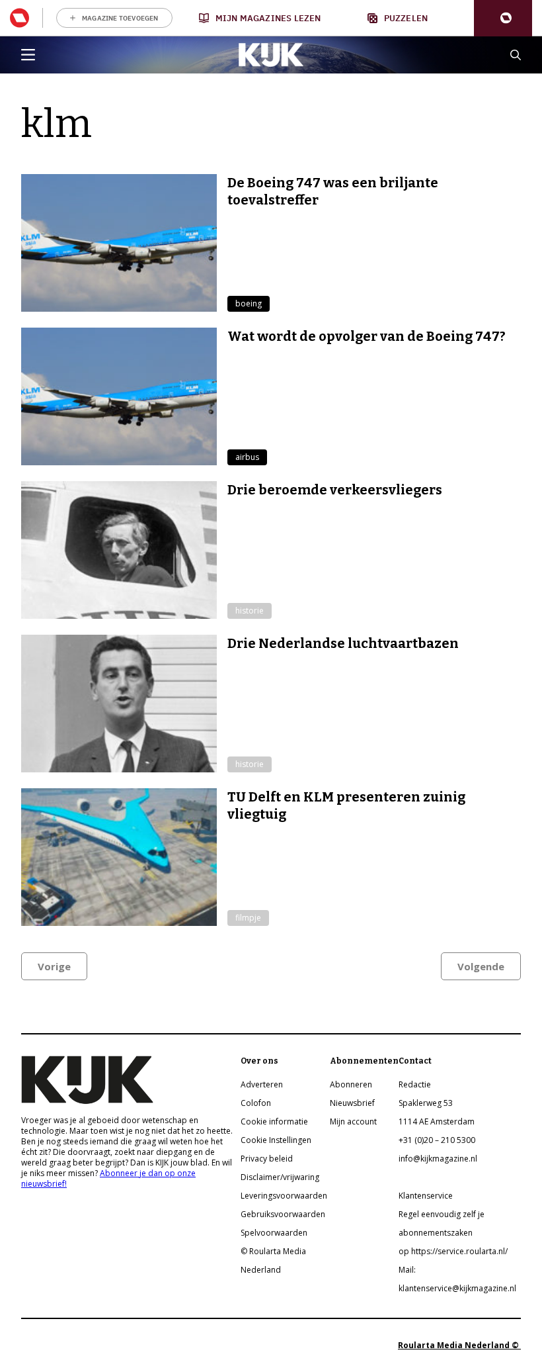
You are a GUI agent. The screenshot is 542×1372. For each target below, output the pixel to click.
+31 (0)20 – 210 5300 (437, 1140)
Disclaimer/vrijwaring (280, 1177)
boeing (248, 303)
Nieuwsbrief (352, 1103)
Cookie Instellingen (276, 1140)
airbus (247, 457)
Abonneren (351, 1084)
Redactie (415, 1084)
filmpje (248, 917)
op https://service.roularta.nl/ (453, 1251)
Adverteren (262, 1084)
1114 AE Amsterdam (437, 1121)
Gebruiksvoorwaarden (283, 1214)
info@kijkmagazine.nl (438, 1158)
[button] (503, 18)
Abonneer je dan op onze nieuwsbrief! (108, 1178)
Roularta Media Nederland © (459, 1345)
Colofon (256, 1103)
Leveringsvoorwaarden (284, 1195)
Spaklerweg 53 (426, 1103)
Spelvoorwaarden (274, 1232)
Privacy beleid (267, 1158)
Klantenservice (426, 1195)
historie (249, 610)
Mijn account (353, 1121)
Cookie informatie (274, 1121)
